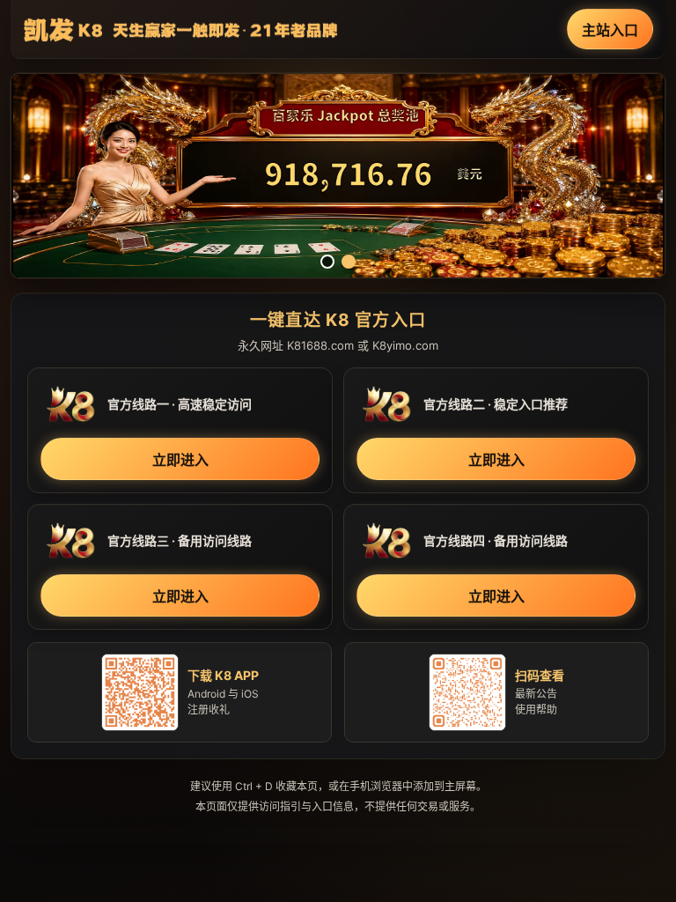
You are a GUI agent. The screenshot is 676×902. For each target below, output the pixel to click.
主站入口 (610, 30)
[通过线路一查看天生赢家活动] (338, 175)
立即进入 (180, 460)
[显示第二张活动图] (349, 262)
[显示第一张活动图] (327, 262)
